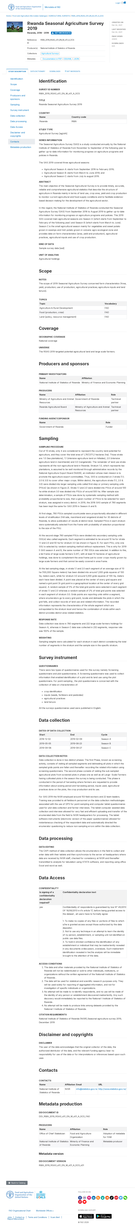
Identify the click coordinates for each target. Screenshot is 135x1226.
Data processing (18, 121)
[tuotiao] (116, 1197)
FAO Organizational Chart (20, 1211)
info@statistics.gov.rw (86, 1089)
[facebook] (80, 1197)
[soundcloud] (107, 1197)
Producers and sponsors (17, 97)
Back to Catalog (18, 1183)
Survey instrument (19, 110)
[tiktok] (112, 1197)
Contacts (14, 141)
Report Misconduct (16, 1219)
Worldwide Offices (44, 1211)
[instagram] (89, 1197)
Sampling (15, 104)
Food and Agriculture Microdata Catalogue (30, 16)
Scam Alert (55, 1217)
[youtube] (84, 1201)
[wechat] (125, 1197)
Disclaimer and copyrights (17, 134)
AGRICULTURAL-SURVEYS (59, 16)
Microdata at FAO (52, 7)
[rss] (98, 1197)
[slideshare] (103, 1197)
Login (118, 3)
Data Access (16, 127)
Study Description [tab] (17, 71)
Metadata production (20, 147)
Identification (16, 78)
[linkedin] (94, 1197)
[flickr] (84, 1197)
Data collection (17, 115)
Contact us (19, 1217)
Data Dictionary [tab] (37, 71)
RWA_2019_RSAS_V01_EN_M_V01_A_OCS (87, 16)
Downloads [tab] (55, 71)
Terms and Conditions (37, 1217)
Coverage (15, 90)
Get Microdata (62, 33)
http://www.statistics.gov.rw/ (112, 1089)
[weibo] (80, 1201)
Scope (13, 84)
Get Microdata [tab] (73, 71)
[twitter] (121, 1197)
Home (8, 16)
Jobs (10, 1217)
